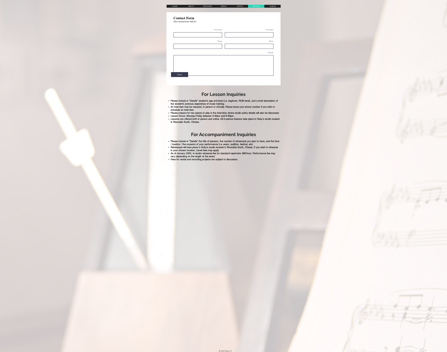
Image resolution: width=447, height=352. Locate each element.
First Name (218, 30)
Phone (271, 41)
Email (220, 41)
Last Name (269, 30)
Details (271, 52)
